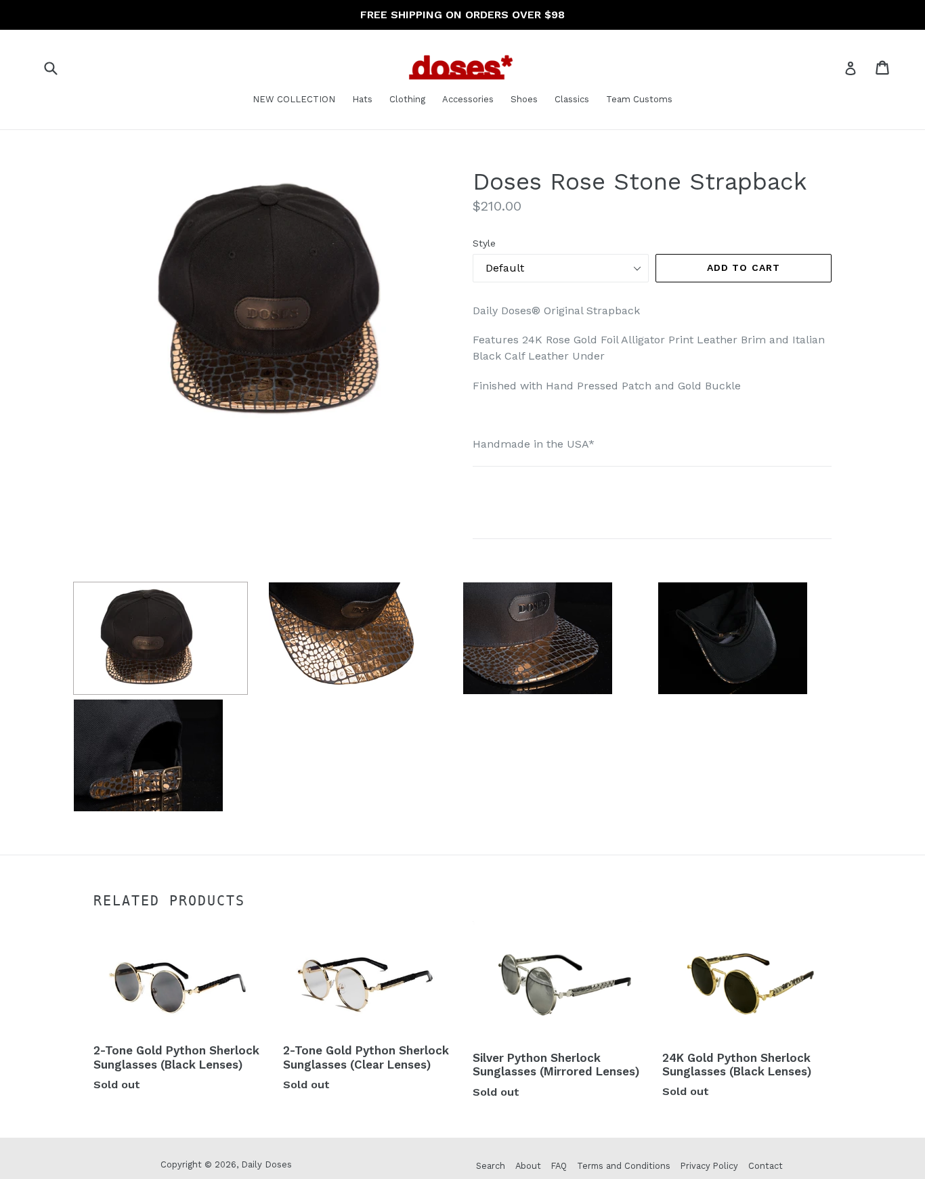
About (528, 1166)
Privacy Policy (709, 1166)
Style (484, 243)
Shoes (524, 99)
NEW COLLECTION (294, 99)
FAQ (559, 1166)
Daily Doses (266, 1164)
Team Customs (639, 99)
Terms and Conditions (623, 1166)
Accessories (468, 99)
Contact (765, 1166)
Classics (572, 99)
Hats (362, 99)
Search (490, 1166)
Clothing (407, 99)
